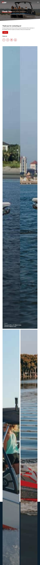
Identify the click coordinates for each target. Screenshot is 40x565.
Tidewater (6, 323)
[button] (38, 2)
